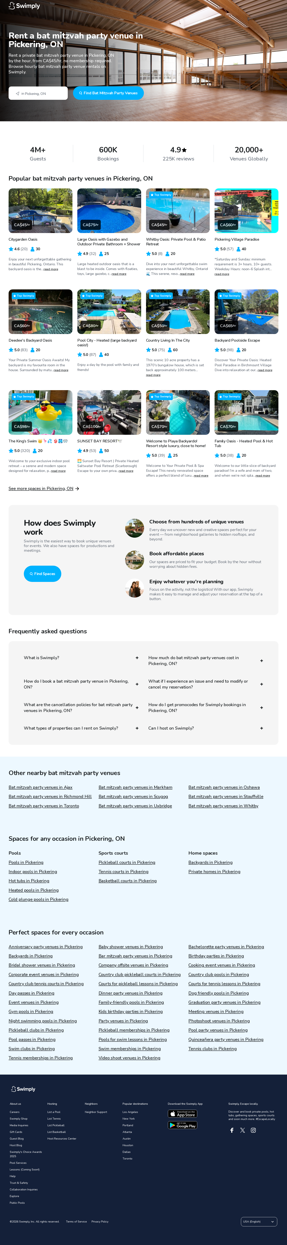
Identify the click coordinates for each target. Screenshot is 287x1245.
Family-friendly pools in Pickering (131, 1002)
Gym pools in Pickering (31, 1012)
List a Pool (53, 1112)
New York (129, 1119)
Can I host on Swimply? (171, 728)
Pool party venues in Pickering (218, 1030)
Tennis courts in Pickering (124, 872)
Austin (127, 1139)
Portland (128, 1125)
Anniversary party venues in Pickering (46, 947)
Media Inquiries (19, 1125)
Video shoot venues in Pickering (129, 1058)
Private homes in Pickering (214, 872)
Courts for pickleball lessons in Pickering (138, 984)
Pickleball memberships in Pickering (134, 1030)
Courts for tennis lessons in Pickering (224, 984)
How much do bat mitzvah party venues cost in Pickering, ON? (193, 661)
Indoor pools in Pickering (33, 872)
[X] (242, 1130)
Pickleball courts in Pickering (127, 862)
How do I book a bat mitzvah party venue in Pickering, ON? (76, 684)
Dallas (127, 1152)
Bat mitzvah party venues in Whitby (223, 806)
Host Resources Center (61, 1139)
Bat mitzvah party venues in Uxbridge (135, 806)
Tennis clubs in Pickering (212, 1049)
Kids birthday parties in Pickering (131, 1012)
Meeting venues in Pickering (215, 1012)
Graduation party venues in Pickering (224, 1002)
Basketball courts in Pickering (128, 881)
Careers (15, 1112)
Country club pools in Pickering (218, 975)
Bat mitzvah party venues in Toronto (44, 806)
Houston (128, 1145)
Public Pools (17, 1203)
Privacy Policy (100, 1221)
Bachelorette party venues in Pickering (226, 947)
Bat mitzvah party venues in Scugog (133, 796)
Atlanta (127, 1132)
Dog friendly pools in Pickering (218, 993)
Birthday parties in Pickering (216, 956)
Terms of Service (76, 1221)
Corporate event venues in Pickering (44, 975)
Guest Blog (17, 1139)
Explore (14, 1196)
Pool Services (18, 1163)
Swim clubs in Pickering (32, 1049)
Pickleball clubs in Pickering (36, 1030)
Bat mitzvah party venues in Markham (135, 787)
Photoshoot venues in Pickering (219, 1021)
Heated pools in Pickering (34, 890)
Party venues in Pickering (123, 1021)
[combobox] (38, 93)
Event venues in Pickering (34, 1002)
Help (13, 1176)
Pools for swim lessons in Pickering (133, 1039)
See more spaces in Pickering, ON (41, 489)
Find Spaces (44, 573)
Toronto (127, 1158)
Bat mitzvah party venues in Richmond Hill (50, 796)
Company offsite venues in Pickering (133, 965)
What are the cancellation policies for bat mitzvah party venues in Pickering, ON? (78, 708)
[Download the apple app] (182, 1114)
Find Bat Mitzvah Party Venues (110, 93)
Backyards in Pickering (210, 862)
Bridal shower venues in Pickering (42, 965)
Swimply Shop (19, 1119)
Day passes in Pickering (31, 993)
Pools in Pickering (26, 862)
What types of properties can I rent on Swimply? (71, 728)
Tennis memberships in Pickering (41, 1058)
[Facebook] (231, 1130)
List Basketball (56, 1132)
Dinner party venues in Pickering (131, 993)
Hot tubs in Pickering (29, 881)
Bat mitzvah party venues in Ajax (40, 787)
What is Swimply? (41, 658)
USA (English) (251, 1221)
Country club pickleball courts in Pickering (140, 975)
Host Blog (16, 1145)
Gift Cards (16, 1132)
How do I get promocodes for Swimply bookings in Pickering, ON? (197, 708)
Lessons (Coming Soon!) (24, 1169)
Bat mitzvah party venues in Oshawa (224, 787)
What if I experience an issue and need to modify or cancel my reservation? (198, 684)
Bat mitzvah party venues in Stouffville (225, 796)
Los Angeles (130, 1112)
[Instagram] (253, 1130)
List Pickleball (55, 1125)
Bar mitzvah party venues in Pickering (135, 956)
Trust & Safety (19, 1183)
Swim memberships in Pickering (130, 1049)
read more (51, 269)
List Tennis (54, 1119)
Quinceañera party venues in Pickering (226, 1039)
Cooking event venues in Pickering (221, 965)
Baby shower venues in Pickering (131, 947)
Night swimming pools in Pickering (43, 1021)
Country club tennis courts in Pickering (46, 984)
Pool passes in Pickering (32, 1039)
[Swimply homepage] (143, 6)
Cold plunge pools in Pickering (38, 899)
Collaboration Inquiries (24, 1189)
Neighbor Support (96, 1112)
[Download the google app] (182, 1125)
